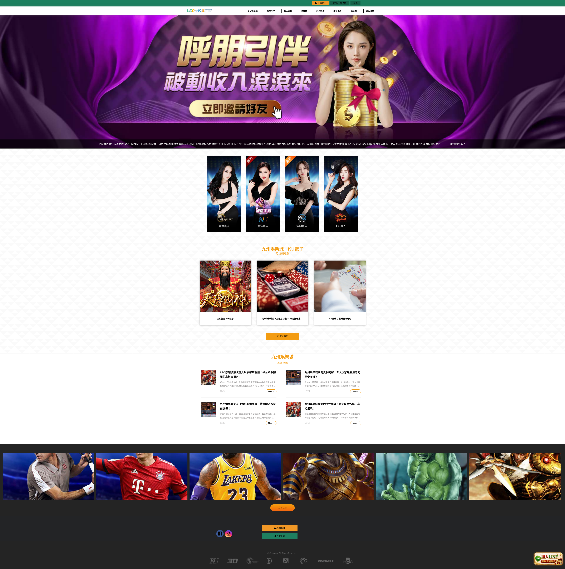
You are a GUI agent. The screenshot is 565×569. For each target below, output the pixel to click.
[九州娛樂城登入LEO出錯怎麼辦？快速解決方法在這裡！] (208, 409)
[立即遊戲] (224, 194)
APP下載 (280, 536)
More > (271, 391)
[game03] (141, 476)
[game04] (328, 476)
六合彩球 (320, 11)
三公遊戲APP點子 (340, 318)
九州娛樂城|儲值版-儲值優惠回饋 (283, 318)
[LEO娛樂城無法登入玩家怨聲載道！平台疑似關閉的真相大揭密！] (208, 377)
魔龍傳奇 (337, 11)
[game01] (235, 476)
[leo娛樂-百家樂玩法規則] (225, 286)
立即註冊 (282, 507)
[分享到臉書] (228, 533)
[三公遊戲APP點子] (340, 286)
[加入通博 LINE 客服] (548, 559)
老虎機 (304, 11)
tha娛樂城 (253, 11)
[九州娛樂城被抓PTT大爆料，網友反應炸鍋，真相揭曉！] (293, 409)
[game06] (421, 476)
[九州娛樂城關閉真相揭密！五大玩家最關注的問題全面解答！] (293, 377)
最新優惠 (370, 11)
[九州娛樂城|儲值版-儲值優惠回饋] (282, 286)
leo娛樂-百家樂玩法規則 (225, 318)
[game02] (48, 476)
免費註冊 (321, 3)
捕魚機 (354, 11)
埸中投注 (271, 11)
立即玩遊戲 (282, 336)
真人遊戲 (288, 11)
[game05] (515, 476)
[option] (282, 81)
